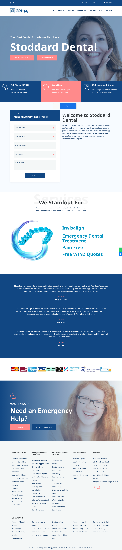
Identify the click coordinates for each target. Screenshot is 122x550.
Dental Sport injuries (39, 473)
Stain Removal (57, 510)
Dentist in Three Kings (20, 522)
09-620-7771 (109, 3)
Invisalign (55, 464)
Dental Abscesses (38, 497)
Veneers (15, 488)
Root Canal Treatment (20, 478)
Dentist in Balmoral (80, 532)
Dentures (15, 485)
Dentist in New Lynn (59, 532)
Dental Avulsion (38, 510)
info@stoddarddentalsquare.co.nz (92, 3)
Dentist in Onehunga (40, 535)
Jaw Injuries (36, 490)
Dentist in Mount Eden (40, 528)
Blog (101, 11)
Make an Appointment (22, 58)
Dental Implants (58, 467)
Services (71, 11)
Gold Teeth (16, 505)
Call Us (20, 427)
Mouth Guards (17, 501)
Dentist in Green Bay (80, 522)
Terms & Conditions (34, 548)
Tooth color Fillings (19, 475)
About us (61, 11)
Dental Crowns (17, 492)
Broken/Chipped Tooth (40, 464)
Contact (109, 11)
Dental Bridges (17, 495)
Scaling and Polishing (20, 465)
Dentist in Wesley (18, 532)
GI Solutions (90, 548)
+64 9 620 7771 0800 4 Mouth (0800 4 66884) (101, 475)
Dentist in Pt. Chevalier (101, 525)
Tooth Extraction (18, 482)
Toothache (36, 493)
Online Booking (47, 58)
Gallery (93, 11)
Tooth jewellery (58, 497)
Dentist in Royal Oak (80, 528)
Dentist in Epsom (38, 532)
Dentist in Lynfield (79, 525)
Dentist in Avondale (59, 528)
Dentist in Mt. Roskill (101, 522)
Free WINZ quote (79, 459)
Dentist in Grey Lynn (100, 532)
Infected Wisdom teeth (40, 500)
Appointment (81, 11)
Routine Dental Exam (20, 462)
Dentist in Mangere (100, 528)
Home (52, 11)
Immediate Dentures (40, 460)
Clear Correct (57, 460)
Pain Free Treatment (19, 459)
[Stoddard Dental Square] (19, 10)
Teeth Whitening (18, 498)
